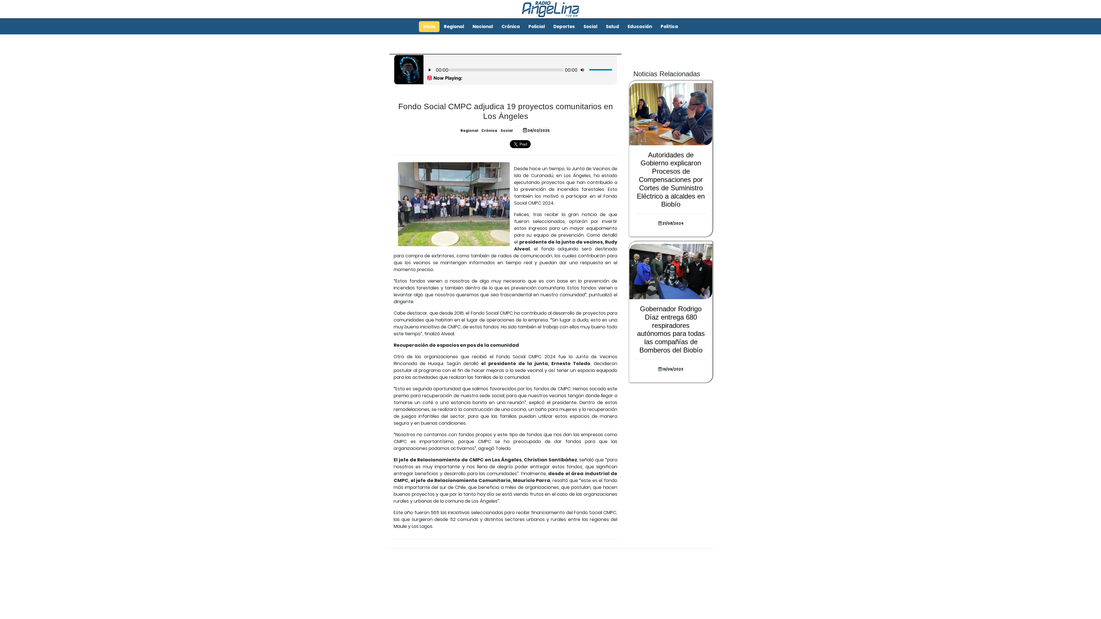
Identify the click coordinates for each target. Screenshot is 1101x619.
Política (669, 26)
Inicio (429, 26)
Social (590, 26)
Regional (454, 26)
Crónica (510, 26)
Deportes (564, 26)
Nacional (483, 26)
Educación (640, 26)
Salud (612, 26)
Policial (536, 26)
